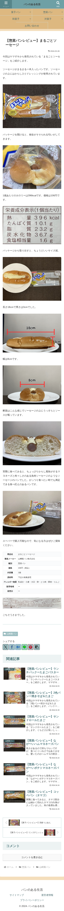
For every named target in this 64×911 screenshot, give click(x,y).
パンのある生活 (32, 4)
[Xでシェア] (6, 647)
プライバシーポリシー (32, 900)
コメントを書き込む (32, 857)
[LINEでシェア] (24, 647)
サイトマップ (17, 895)
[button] (37, 647)
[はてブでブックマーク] (18, 647)
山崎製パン (12, 634)
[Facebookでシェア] (12, 647)
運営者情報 (47, 895)
